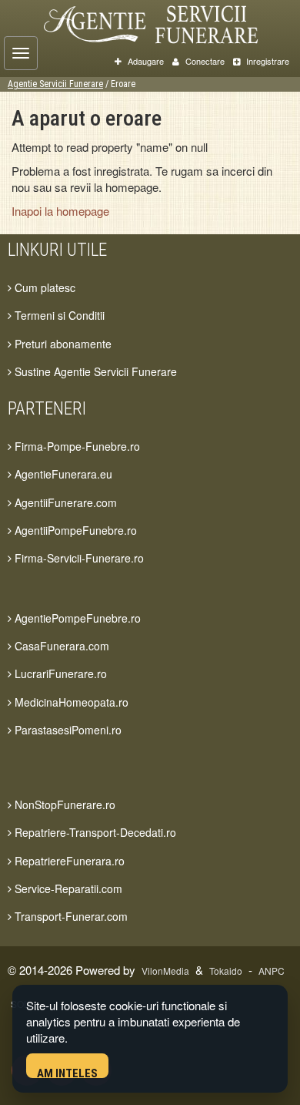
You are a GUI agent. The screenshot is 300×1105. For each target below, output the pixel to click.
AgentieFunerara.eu (62, 474)
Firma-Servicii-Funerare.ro (78, 558)
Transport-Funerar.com (70, 916)
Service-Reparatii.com (67, 888)
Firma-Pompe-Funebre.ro (76, 446)
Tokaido (225, 970)
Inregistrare (266, 61)
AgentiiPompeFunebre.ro (74, 530)
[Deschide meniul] (21, 53)
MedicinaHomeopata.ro (70, 702)
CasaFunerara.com (60, 645)
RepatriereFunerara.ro (68, 860)
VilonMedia (165, 970)
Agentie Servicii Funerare (55, 84)
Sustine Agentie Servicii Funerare (94, 371)
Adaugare (144, 61)
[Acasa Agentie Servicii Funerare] (164, 22)
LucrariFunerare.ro (59, 673)
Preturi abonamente (62, 343)
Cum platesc (43, 287)
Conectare (204, 61)
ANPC (271, 970)
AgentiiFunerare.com (64, 502)
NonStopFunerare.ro (63, 804)
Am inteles (67, 1072)
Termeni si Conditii (58, 315)
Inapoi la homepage (60, 211)
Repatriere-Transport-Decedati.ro (94, 832)
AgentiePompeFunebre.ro (76, 618)
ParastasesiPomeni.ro (67, 729)
